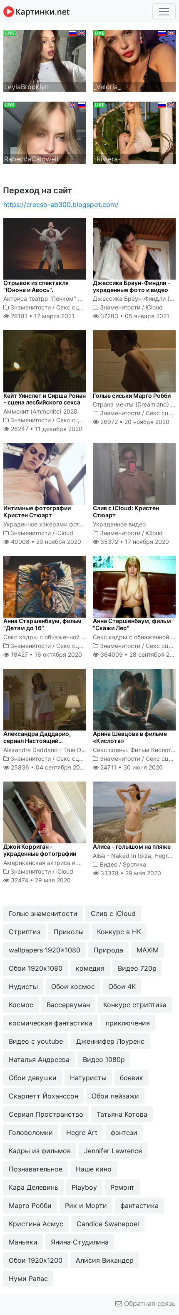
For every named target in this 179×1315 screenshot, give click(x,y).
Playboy (84, 1187)
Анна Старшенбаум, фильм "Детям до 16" (42, 624)
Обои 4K (122, 986)
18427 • (45, 654)
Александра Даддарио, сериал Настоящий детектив (37, 740)
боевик (131, 1078)
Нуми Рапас (28, 1278)
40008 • (45, 541)
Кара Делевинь (33, 1187)
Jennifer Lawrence (113, 1151)
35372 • (134, 541)
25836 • (48, 767)
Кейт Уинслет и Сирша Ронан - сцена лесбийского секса (44, 399)
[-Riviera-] (134, 132)
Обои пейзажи (115, 1096)
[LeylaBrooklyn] (44, 60)
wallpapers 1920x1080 (44, 950)
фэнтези (124, 1132)
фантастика (139, 1205)
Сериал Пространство (46, 1114)
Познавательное (35, 1169)
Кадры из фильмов (40, 1151)
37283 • (134, 315)
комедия (90, 968)
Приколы (69, 932)
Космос (21, 1005)
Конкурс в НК (119, 932)
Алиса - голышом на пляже (132, 846)
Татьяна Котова (122, 1114)
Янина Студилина (80, 1242)
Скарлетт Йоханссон (43, 1096)
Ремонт (122, 1187)
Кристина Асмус (36, 1224)
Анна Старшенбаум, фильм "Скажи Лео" (132, 624)
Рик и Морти (86, 1205)
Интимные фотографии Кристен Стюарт (37, 511)
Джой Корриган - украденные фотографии (39, 850)
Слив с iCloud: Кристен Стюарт (126, 511)
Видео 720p (137, 968)
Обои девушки (33, 1078)
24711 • (131, 767)
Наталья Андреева (39, 1059)
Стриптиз (24, 932)
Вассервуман (68, 1005)
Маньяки (23, 1242)
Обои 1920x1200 (35, 1260)
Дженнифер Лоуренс (110, 1041)
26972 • (134, 421)
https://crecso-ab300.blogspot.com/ (61, 204)
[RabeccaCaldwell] (44, 132)
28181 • (42, 315)
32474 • (40, 880)
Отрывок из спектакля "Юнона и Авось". (36, 286)
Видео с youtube (36, 1041)
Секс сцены (73, 307)
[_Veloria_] (134, 60)
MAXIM (148, 950)
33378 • (130, 873)
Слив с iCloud (113, 913)
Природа (108, 950)
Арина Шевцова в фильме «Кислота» (130, 737)
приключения (128, 1023)
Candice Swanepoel (108, 1224)
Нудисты (23, 986)
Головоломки (31, 1132)
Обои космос (73, 986)
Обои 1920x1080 (35, 968)
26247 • (45, 428)
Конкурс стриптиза (135, 1005)
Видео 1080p (104, 1059)
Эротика (134, 864)
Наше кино (94, 1169)
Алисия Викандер (105, 1260)
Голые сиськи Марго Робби (132, 395)
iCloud (154, 307)
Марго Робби (30, 1205)
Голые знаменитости (43, 913)
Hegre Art (81, 1132)
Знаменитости (30, 307)
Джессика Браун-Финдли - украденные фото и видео (131, 286)
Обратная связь (149, 1303)
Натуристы (88, 1078)
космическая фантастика (50, 1023)
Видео (108, 864)
